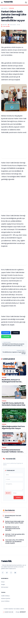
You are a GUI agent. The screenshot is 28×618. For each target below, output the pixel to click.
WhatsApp (6, 336)
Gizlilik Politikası (5, 596)
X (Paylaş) (15, 332)
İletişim (3, 584)
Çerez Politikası (5, 601)
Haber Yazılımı (9, 612)
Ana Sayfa (4, 8)
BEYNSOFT (23, 612)
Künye (2, 582)
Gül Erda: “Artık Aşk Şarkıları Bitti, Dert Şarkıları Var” (15, 535)
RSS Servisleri (4, 587)
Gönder (18, 497)
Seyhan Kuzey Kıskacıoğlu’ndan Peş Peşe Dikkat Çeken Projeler (14, 522)
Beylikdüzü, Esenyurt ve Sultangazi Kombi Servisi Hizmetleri (12, 528)
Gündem (11, 8)
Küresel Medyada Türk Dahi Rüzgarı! (13, 516)
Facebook (6, 332)
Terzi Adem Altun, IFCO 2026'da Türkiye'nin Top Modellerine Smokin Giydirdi (14, 541)
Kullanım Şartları (5, 598)
